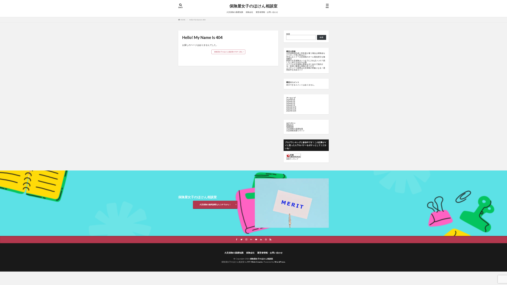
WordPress (279, 262)
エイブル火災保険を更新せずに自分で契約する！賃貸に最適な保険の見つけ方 (304, 65)
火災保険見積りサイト (295, 130)
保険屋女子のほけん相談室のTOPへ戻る (228, 52)
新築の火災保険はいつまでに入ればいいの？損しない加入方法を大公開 (305, 61)
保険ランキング (292, 159)
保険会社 (249, 12)
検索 (288, 34)
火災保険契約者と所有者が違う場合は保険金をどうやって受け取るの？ (305, 54)
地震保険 (290, 127)
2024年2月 (290, 103)
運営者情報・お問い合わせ (267, 12)
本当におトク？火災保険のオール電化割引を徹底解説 (305, 58)
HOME (182, 20)
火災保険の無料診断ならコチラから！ (215, 204)
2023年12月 (291, 107)
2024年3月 (290, 101)
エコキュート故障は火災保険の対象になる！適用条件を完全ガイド (305, 69)
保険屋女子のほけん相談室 (253, 6)
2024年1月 (290, 105)
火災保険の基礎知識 (234, 12)
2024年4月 (290, 100)
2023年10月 (291, 111)
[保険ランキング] (293, 157)
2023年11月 (291, 109)
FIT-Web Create (255, 262)
